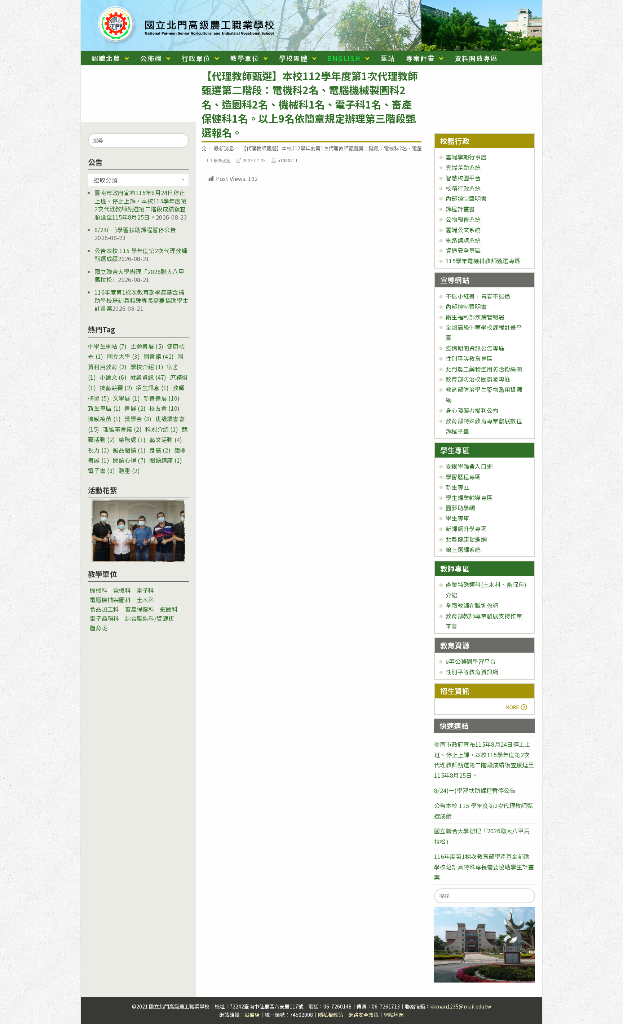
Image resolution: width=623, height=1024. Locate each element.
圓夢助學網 (460, 507)
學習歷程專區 (463, 476)
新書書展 (161, 398)
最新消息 (222, 160)
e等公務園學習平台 (471, 661)
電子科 (145, 590)
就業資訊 (148, 377)
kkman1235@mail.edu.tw (460, 1006)
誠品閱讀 (129, 450)
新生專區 (104, 408)
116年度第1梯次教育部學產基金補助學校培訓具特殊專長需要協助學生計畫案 (141, 300)
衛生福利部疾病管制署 (475, 317)
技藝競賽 (116, 387)
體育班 (98, 627)
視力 (98, 450)
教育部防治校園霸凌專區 (478, 379)
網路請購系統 (463, 240)
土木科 (145, 599)
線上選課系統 (463, 549)
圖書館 (158, 356)
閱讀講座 (165, 460)
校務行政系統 (463, 188)
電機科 (122, 590)
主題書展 (147, 346)
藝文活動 (165, 439)
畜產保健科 (140, 609)
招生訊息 (152, 387)
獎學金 (137, 418)
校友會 (164, 408)
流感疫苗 (104, 418)
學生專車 (457, 518)
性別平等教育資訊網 (472, 671)
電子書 (101, 470)
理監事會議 (122, 429)
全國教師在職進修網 (472, 605)
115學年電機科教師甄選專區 (483, 260)
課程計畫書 (460, 208)
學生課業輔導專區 (469, 497)
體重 (129, 470)
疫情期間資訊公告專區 (475, 348)
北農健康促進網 (466, 539)
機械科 (98, 590)
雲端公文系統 (463, 229)
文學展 (126, 398)
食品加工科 (104, 609)
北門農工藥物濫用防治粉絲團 (484, 369)
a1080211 (288, 160)
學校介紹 (147, 366)
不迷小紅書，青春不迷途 (478, 296)
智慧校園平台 (463, 177)
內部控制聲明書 (466, 198)
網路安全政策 (363, 1014)
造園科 (169, 609)
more (460, 707)
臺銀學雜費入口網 (469, 466)
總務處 (132, 439)
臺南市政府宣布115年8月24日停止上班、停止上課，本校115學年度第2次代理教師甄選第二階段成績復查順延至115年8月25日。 (140, 204)
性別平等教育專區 (469, 358)
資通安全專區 (463, 250)
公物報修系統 (463, 219)
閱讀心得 (129, 460)
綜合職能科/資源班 (149, 618)
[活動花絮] (138, 531)
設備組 (252, 1014)
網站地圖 (394, 1014)
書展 (135, 408)
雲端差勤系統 (463, 167)
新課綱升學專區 (466, 528)
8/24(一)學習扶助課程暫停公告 (135, 229)
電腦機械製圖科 (110, 599)
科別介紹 (161, 429)
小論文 (113, 377)
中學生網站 (107, 346)
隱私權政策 (330, 1014)
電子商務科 (104, 618)
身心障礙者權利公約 (472, 410)
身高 (160, 450)
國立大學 (123, 356)
